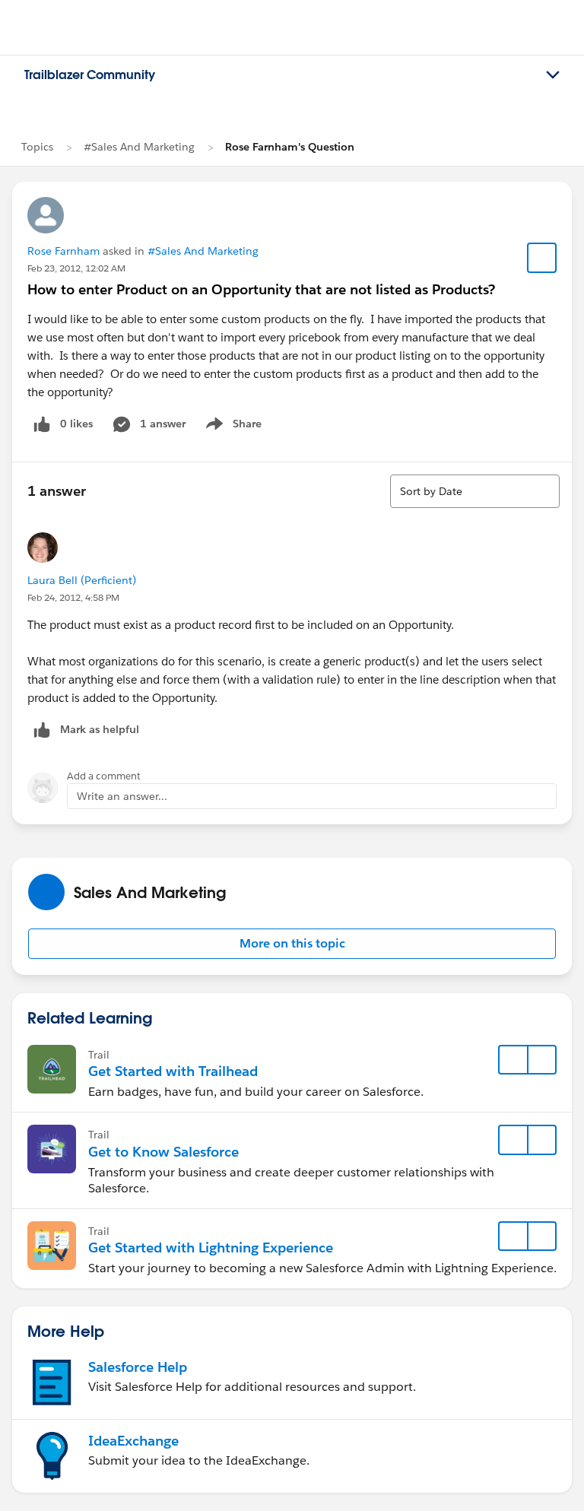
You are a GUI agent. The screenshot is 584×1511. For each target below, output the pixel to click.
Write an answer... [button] (122, 796)
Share (231, 426)
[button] (292, 944)
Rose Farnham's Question (289, 147)
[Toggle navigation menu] (553, 75)
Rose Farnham (63, 251)
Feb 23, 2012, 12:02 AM (76, 268)
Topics (37, 147)
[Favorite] (542, 257)
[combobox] (475, 491)
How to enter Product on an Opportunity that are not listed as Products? (261, 289)
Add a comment (104, 776)
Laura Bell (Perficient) (81, 580)
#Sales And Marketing (139, 147)
